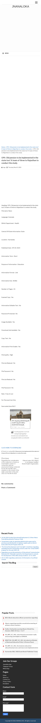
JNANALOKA (20, 6)
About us (5, 677)
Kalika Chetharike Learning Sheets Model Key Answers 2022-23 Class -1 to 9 (19, 630)
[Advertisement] (20, 30)
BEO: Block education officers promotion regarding (21, 617)
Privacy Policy (7, 681)
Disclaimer (6, 683)
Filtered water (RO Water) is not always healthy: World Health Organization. (30, 462)
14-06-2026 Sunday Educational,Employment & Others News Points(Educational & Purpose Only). (19, 538)
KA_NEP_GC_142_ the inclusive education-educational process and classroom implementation (21, 647)
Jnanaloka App (7, 664)
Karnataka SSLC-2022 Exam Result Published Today (21, 651)
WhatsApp (6, 668)
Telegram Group (8, 666)
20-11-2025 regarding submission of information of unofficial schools (19, 558)
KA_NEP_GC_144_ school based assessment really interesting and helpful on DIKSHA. (21, 635)
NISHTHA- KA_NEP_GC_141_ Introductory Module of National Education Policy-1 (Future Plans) (21, 641)
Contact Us (6, 679)
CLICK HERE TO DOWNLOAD (11, 448)
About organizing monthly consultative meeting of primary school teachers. (21, 624)
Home (3, 147)
